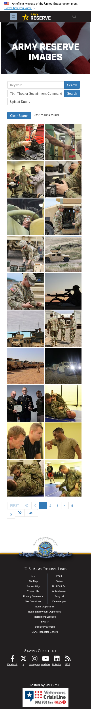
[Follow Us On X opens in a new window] (23, 660)
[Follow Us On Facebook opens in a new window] (12, 660)
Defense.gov (59, 601)
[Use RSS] (67, 660)
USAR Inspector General (45, 631)
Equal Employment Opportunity (44, 611)
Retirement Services (45, 616)
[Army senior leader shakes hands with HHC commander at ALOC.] (63, 328)
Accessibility (33, 586)
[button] (20, 8)
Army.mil (59, 596)
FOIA (59, 576)
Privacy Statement (33, 596)
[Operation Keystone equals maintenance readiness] (25, 142)
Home (33, 576)
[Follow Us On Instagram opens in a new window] (34, 660)
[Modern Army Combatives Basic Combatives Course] (63, 403)
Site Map (33, 581)
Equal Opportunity (45, 606)
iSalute (59, 581)
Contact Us (33, 591)
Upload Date (19, 101)
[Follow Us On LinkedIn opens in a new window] (56, 660)
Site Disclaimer (33, 601)
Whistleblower (59, 591)
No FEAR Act (59, 586)
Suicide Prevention (45, 626)
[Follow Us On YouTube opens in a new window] (45, 660)
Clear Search (19, 115)
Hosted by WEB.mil (44, 685)
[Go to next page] (11, 513)
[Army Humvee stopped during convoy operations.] (63, 366)
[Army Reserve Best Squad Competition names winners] (25, 403)
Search (72, 85)
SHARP (45, 621)
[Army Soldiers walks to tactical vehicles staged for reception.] (25, 366)
